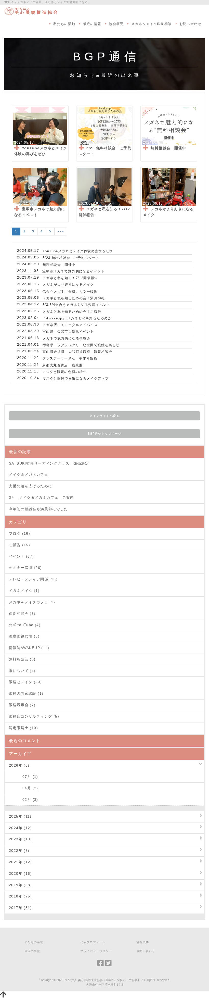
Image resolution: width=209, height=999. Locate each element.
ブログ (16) (19, 533)
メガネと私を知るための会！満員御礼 (74, 298)
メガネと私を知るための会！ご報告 (72, 312)
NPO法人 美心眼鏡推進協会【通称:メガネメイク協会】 (102, 980)
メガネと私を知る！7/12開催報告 (70, 278)
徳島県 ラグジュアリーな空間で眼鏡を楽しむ (81, 345)
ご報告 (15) (19, 545)
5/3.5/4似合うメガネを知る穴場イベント (76, 305)
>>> (61, 231)
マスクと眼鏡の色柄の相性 (64, 372)
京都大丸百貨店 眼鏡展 (62, 365)
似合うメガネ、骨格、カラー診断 (70, 291)
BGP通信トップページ (105, 433)
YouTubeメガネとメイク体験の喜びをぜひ (78, 251)
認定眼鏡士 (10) (23, 728)
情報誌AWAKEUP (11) (29, 648)
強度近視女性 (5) (24, 636)
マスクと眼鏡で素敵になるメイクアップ (76, 378)
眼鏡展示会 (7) (22, 705)
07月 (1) (23, 777)
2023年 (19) (20, 839)
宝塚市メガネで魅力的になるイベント (73, 271)
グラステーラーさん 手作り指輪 (69, 358)
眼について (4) (22, 671)
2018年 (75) (20, 896)
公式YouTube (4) (25, 625)
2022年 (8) (19, 850)
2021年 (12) (20, 862)
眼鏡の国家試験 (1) (26, 693)
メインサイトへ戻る (104, 416)
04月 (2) (23, 788)
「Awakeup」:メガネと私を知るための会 (77, 318)
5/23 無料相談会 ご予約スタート (71, 258)
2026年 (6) (19, 765)
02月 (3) (23, 799)
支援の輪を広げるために (30, 486)
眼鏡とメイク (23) (25, 682)
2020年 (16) (20, 873)
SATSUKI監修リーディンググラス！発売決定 (49, 463)
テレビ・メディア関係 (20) (33, 579)
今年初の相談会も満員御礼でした (38, 509)
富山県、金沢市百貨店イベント (68, 331)
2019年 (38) (20, 885)
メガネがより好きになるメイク (68, 284)
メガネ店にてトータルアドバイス (70, 325)
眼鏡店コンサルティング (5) (34, 716)
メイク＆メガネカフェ (28, 474)
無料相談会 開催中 (59, 265)
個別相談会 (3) (22, 613)
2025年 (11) (20, 816)
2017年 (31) (20, 908)
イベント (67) (21, 556)
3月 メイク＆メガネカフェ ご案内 (41, 497)
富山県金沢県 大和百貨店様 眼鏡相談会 (77, 352)
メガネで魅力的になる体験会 (66, 338)
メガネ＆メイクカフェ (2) (32, 602)
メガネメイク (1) (24, 591)
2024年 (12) (20, 828)
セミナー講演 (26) (25, 568)
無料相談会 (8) (22, 659)
